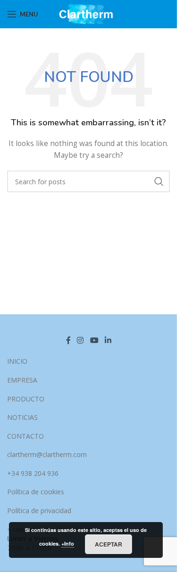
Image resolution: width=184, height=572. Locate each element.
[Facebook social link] (68, 340)
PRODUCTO (25, 398)
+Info (67, 543)
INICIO (17, 361)
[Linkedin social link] (107, 340)
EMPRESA (22, 380)
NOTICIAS (22, 417)
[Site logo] (88, 13)
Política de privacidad (39, 510)
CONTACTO (25, 436)
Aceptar (108, 544)
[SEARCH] (159, 181)
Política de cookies (35, 491)
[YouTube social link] (94, 340)
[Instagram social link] (80, 340)
